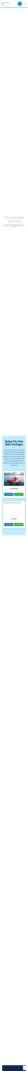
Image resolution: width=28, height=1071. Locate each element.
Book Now (9, 494)
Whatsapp (19, 494)
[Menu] (25, 3)
